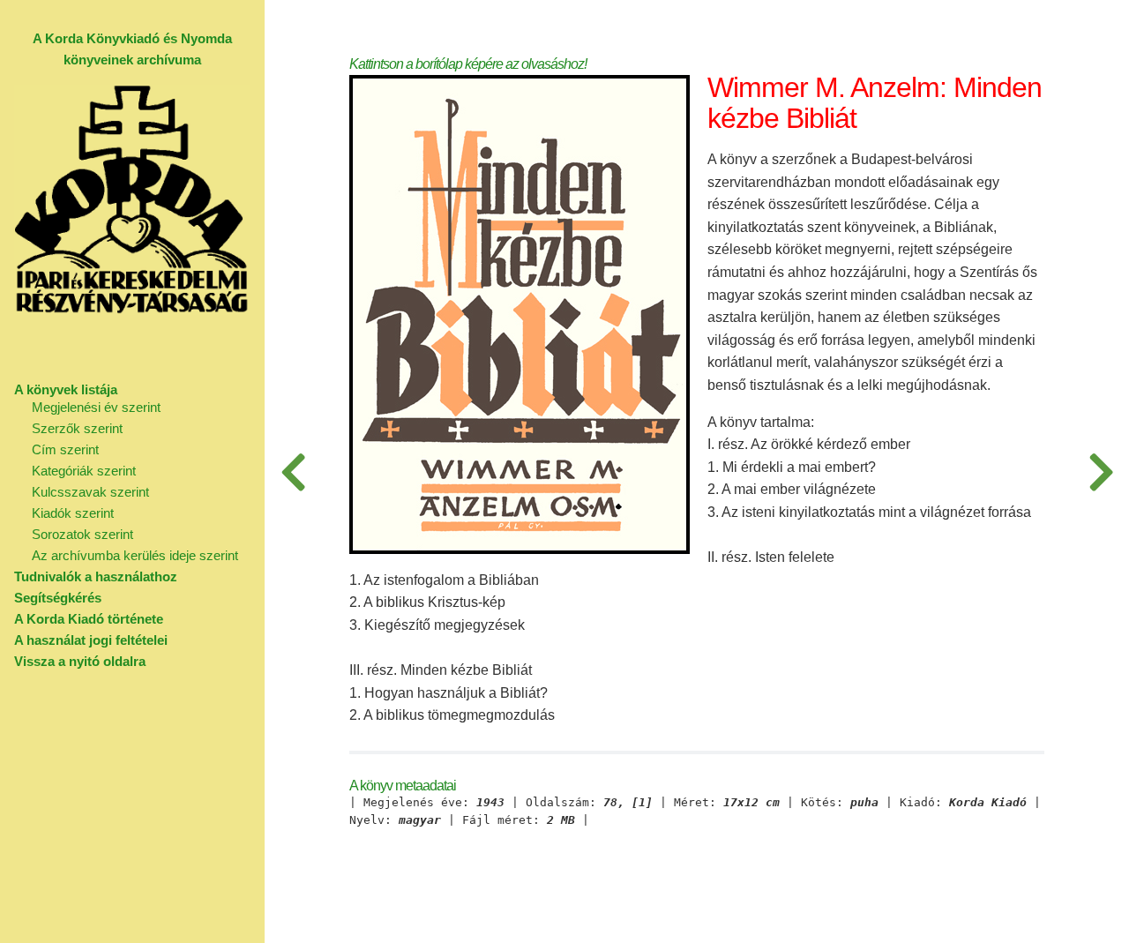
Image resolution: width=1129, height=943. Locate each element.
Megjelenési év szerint (96, 407)
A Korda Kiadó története (88, 618)
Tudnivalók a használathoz (95, 576)
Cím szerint (65, 449)
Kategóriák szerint (84, 470)
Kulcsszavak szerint (90, 491)
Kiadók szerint (73, 512)
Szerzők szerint (77, 428)
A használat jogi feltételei (91, 639)
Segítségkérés (57, 597)
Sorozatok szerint (82, 534)
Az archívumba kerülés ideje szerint (135, 555)
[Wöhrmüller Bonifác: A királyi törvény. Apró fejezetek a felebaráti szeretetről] (1101, 471)
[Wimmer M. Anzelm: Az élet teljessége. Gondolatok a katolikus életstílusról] (293, 471)
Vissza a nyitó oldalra (80, 661)
